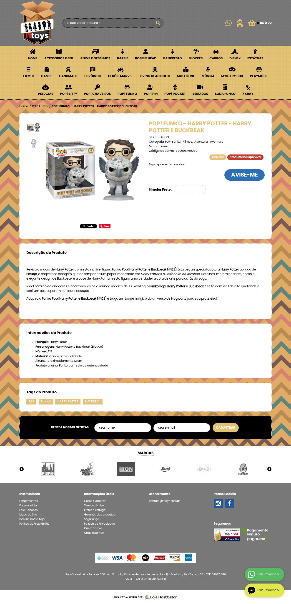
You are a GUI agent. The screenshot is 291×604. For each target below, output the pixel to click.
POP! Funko (127, 94)
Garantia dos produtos (99, 514)
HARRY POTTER (68, 401)
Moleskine (186, 76)
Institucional (29, 494)
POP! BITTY (68, 94)
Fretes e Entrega (94, 510)
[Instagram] (218, 503)
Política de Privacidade (99, 523)
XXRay (247, 94)
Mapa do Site (28, 514)
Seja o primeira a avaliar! (167, 164)
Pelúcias (45, 94)
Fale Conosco (28, 510)
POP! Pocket (175, 94)
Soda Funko (225, 94)
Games (46, 76)
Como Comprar (95, 501)
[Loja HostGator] (160, 597)
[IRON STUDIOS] (126, 469)
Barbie (122, 58)
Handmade (68, 76)
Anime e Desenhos (95, 58)
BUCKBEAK (92, 401)
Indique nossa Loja (32, 519)
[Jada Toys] (165, 469)
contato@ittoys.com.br (164, 501)
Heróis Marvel (120, 76)
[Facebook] (229, 503)
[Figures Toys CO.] (48, 469)
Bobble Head (145, 58)
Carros (216, 58)
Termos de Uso (94, 505)
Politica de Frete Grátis (34, 523)
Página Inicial (28, 505)
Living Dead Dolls (155, 76)
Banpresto (172, 58)
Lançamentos (28, 501)
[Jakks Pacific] (204, 469)
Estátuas (255, 58)
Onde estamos (94, 532)
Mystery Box (232, 76)
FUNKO (46, 401)
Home (33, 58)
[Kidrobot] (243, 469)
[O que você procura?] (158, 23)
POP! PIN (151, 94)
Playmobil (259, 76)
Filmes (28, 76)
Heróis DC (92, 76)
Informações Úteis (99, 494)
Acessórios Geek (58, 58)
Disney (235, 58)
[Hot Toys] (87, 469)
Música (208, 76)
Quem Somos (93, 528)
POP (31, 401)
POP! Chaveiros (97, 94)
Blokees (196, 58)
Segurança (91, 519)
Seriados (200, 94)
